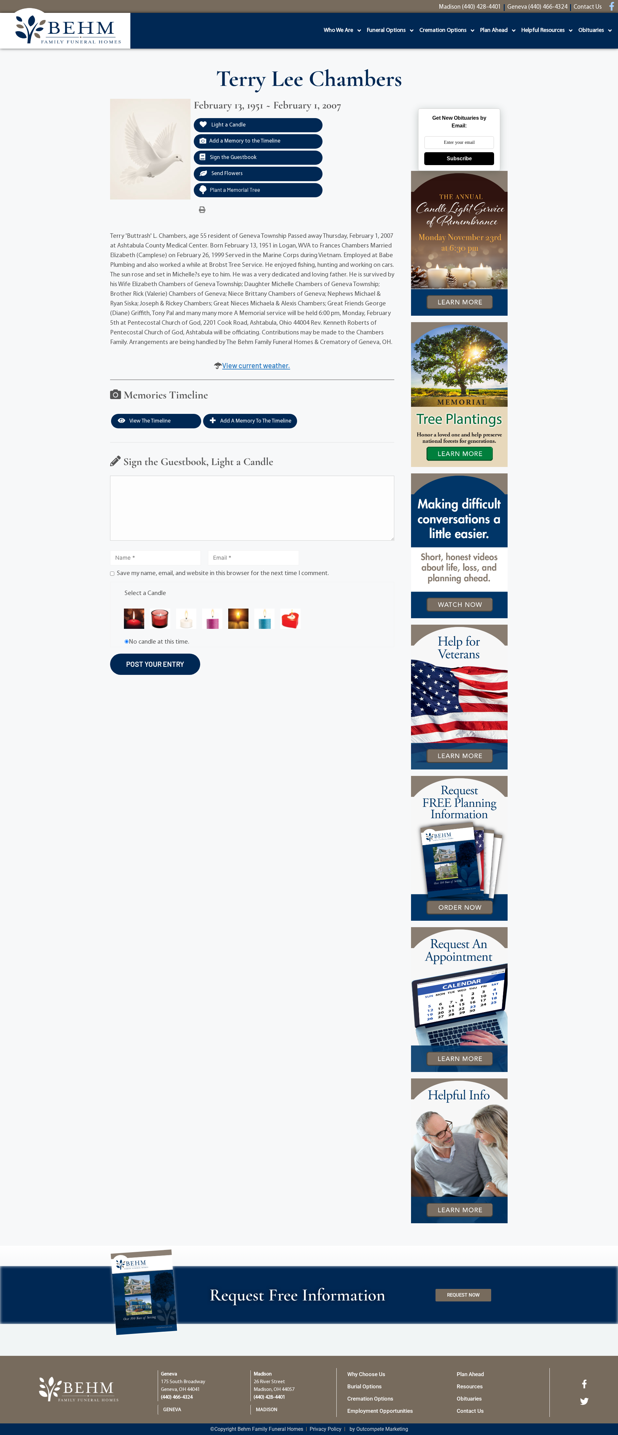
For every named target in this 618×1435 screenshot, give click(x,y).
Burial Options (364, 1386)
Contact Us (470, 1411)
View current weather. (256, 365)
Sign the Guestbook (233, 157)
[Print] (202, 210)
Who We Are (338, 30)
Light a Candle (228, 125)
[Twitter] (584, 1401)
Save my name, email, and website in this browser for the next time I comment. (223, 573)
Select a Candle (145, 593)
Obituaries (591, 30)
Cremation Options (442, 30)
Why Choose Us (366, 1374)
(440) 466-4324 (176, 1397)
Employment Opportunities (380, 1411)
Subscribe (459, 158)
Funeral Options (386, 30)
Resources (470, 1386)
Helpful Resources (543, 30)
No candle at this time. (159, 642)
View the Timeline (149, 421)
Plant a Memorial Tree (235, 189)
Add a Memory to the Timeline (244, 141)
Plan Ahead (494, 30)
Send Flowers (226, 173)
